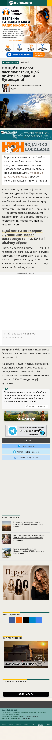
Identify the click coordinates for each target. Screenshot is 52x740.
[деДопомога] (21, 2)
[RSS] (19, 620)
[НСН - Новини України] (26, 431)
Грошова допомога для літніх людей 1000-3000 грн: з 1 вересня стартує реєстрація (29, 537)
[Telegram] (32, 620)
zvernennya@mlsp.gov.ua (29, 716)
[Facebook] (12, 620)
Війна (8, 62)
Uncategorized (25, 62)
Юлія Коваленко (24, 85)
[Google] (39, 620)
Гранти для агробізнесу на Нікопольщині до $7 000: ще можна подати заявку (28, 551)
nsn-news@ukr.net (24, 718)
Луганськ (14, 62)
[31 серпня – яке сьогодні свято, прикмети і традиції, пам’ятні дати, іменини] (6, 526)
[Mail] (26, 620)
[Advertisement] (26, 302)
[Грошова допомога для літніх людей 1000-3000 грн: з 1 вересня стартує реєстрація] (6, 539)
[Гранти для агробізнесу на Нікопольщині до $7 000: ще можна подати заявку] (6, 553)
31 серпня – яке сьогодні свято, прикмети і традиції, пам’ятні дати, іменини (28, 524)
